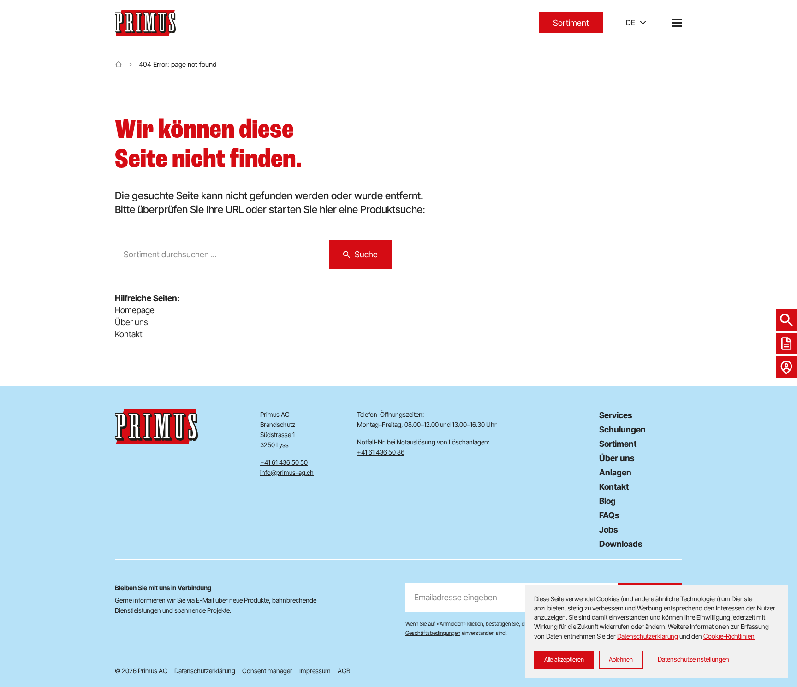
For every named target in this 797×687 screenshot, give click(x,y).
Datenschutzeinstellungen (693, 659)
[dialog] (656, 631)
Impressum (315, 671)
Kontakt (129, 334)
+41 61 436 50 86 (380, 452)
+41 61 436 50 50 (284, 462)
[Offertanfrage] (786, 343)
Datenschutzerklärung (204, 671)
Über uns (131, 322)
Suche (366, 254)
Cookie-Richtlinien (729, 636)
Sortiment (571, 23)
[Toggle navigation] (677, 23)
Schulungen (622, 429)
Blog (607, 501)
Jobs (608, 529)
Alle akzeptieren (564, 659)
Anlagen (615, 472)
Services (615, 415)
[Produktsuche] (786, 320)
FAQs (609, 515)
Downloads (620, 544)
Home (118, 64)
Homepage (135, 310)
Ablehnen (621, 659)
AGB (344, 671)
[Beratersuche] (786, 367)
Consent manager (267, 671)
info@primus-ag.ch (287, 472)
